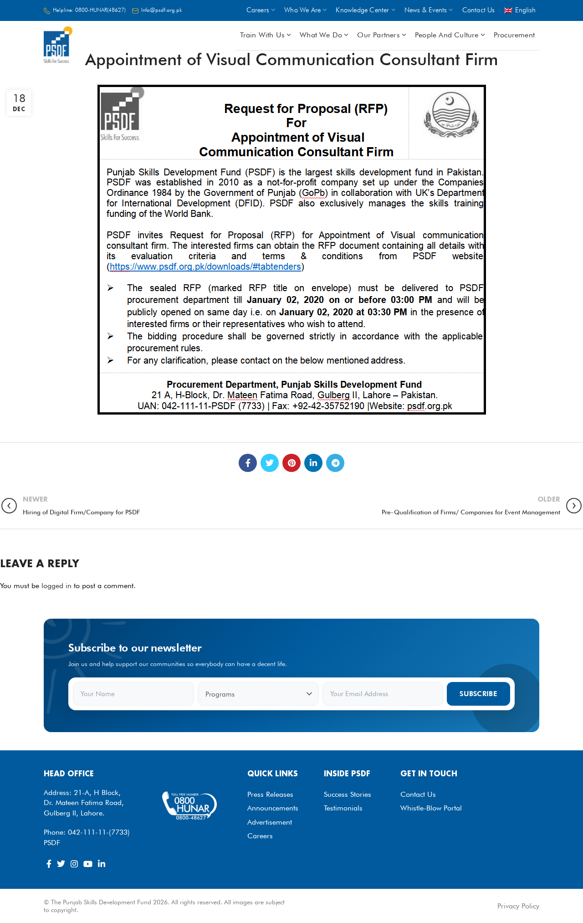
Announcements (272, 808)
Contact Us (418, 794)
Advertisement (269, 822)
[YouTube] (88, 864)
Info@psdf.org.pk (161, 9)
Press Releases (270, 794)
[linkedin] (313, 463)
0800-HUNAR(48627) (100, 9)
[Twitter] (270, 463)
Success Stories (347, 794)
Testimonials (343, 808)
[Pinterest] (291, 463)
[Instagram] (74, 864)
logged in (56, 585)
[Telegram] (335, 463)
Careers (260, 835)
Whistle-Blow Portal (431, 808)
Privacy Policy (518, 906)
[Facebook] (248, 463)
